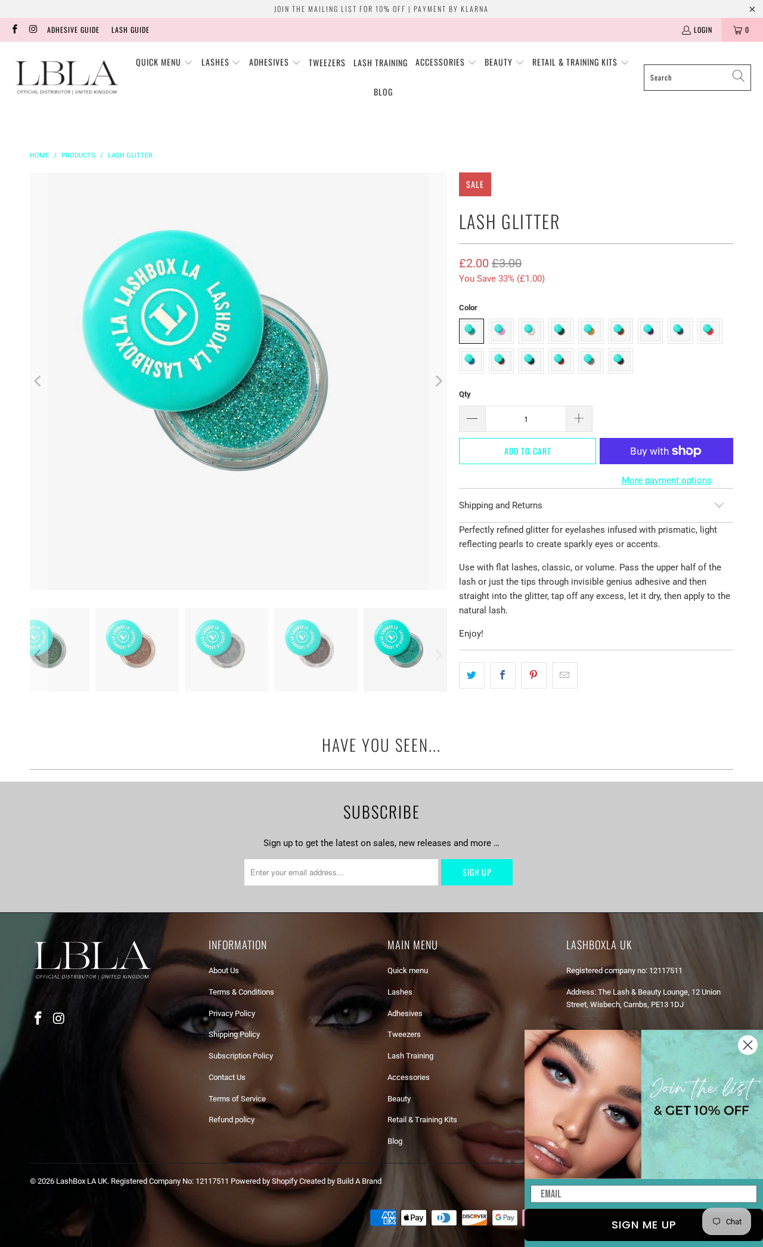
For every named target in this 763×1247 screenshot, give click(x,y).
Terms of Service (237, 1098)
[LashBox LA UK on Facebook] (14, 29)
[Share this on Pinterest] (534, 675)
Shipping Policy (234, 1034)
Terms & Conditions (241, 991)
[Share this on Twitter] (472, 675)
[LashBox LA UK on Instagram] (32, 29)
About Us (224, 970)
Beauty (399, 1098)
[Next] (438, 381)
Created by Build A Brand (340, 1181)
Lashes (399, 991)
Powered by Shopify (264, 1181)
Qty (465, 394)
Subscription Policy (241, 1055)
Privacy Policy (232, 1013)
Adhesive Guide (73, 29)
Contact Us (227, 1077)
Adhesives (405, 1013)
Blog (394, 1141)
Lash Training (410, 1055)
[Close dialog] (747, 1045)
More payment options (667, 480)
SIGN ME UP (644, 1224)
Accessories (408, 1077)
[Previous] (38, 381)
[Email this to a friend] (565, 675)
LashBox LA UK (81, 1181)
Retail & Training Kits (422, 1119)
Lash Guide (130, 29)
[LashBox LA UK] (67, 77)
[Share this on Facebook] (503, 675)
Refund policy (232, 1119)
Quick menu (407, 970)
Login (703, 29)
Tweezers (404, 1034)
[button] (164, 63)
